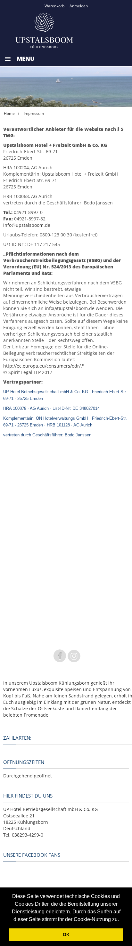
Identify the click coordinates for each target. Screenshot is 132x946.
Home (9, 113)
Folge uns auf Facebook (59, 655)
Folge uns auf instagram (74, 655)
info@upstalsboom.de (26, 225)
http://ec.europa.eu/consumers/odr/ (42, 366)
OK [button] (66, 934)
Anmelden (79, 6)
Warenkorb (54, 6)
